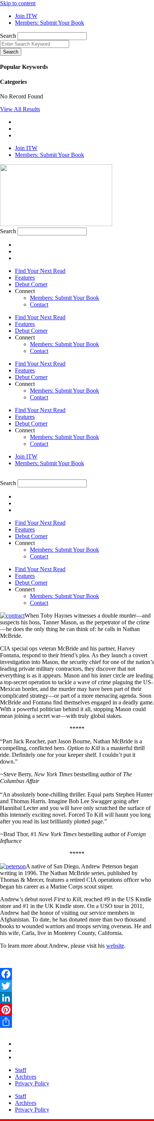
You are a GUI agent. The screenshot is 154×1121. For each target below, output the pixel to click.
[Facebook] (77, 974)
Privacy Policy (32, 1083)
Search (8, 36)
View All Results (20, 109)
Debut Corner (31, 284)
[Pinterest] (77, 1010)
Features (25, 277)
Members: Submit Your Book (64, 298)
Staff (20, 1070)
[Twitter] (77, 986)
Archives (25, 1076)
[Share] (77, 1022)
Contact (39, 304)
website (115, 945)
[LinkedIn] (77, 998)
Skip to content (18, 3)
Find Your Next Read (40, 271)
